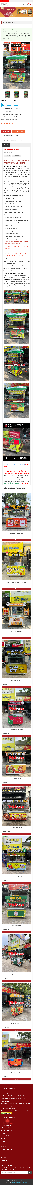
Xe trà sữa (3, 1138)
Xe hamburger (17, 155)
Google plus (13, 140)
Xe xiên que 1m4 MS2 (16, 778)
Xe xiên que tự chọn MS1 (16, 827)
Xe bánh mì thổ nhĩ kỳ (6, 1130)
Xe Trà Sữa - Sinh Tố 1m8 (16, 876)
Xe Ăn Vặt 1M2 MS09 (16, 631)
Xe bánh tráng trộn (17, 925)
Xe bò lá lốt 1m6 (16, 974)
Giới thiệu (18, 1)
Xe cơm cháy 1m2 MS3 (16, 729)
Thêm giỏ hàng (18, 131)
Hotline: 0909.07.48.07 (10, 135)
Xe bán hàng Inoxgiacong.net (14, 273)
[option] (16, 70)
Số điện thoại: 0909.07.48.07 (8, 1108)
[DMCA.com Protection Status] (6, 1113)
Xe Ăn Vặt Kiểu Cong (16, 1072)
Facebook (5, 140)
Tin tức (24, 1)
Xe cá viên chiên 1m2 (16, 1023)
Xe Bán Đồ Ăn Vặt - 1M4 (16, 533)
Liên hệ (30, 1)
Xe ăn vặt (8, 155)
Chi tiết (6, 145)
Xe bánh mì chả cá (5, 1135)
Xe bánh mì (4, 1133)
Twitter (21, 140)
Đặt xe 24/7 (4, 1)
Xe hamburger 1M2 (12, 22)
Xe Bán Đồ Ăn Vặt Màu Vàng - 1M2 (16, 582)
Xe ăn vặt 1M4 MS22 (16, 680)
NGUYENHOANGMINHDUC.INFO (19, 1182)
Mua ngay (6, 131)
